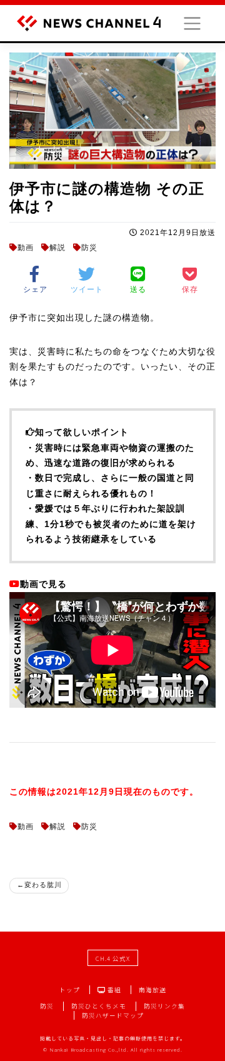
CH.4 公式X (113, 958)
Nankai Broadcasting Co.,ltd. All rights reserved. (115, 1049)
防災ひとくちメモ (98, 1006)
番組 (113, 989)
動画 (26, 247)
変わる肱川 (43, 884)
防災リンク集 (164, 1006)
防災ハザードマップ (113, 1015)
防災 (89, 247)
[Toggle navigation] (192, 23)
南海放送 (152, 989)
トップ (69, 989)
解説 (57, 247)
